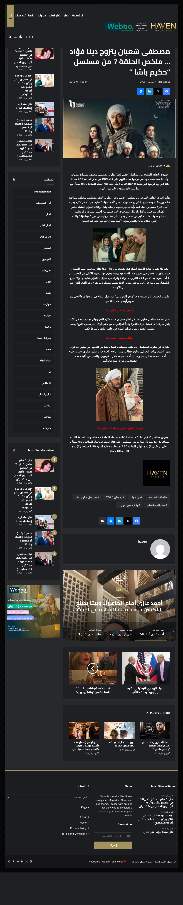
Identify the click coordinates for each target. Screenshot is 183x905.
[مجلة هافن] (140, 26)
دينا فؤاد (135, 497)
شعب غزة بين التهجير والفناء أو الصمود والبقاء (23, 125)
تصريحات (20, 15)
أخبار (67, 15)
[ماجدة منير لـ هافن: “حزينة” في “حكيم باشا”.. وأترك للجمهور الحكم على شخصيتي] (44, 52)
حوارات (42, 15)
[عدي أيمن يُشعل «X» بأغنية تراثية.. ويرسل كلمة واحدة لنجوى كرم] (84, 730)
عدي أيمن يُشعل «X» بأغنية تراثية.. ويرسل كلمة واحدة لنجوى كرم (85, 745)
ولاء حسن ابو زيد (129, 505)
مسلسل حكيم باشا (86, 497)
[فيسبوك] (166, 91)
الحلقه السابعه (157, 497)
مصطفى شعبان (156, 505)
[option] (119, 605)
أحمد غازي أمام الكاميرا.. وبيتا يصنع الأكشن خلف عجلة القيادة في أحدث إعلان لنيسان (119, 609)
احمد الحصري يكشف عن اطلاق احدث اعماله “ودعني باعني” (156, 745)
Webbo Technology (112, 861)
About (83, 817)
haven (164, 81)
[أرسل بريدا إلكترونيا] (160, 81)
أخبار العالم (55, 15)
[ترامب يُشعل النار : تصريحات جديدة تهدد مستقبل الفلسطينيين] (44, 145)
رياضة (31, 15)
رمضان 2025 (114, 497)
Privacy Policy (78, 828)
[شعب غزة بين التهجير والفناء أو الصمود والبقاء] (44, 125)
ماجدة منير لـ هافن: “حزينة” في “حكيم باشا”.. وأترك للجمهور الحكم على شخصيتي (23, 56)
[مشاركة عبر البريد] (102, 521)
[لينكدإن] (149, 91)
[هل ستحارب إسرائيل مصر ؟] (44, 109)
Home (83, 822)
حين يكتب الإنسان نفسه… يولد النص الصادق (120, 744)
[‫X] (158, 91)
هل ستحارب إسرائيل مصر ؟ (24, 106)
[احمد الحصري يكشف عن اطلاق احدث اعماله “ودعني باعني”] (155, 730)
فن (10, 15)
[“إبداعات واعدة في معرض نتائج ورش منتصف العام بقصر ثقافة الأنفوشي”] (44, 80)
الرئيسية (77, 15)
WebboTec (94, 861)
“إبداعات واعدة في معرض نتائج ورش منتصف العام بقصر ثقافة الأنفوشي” (23, 85)
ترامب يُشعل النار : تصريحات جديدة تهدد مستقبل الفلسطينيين (24, 148)
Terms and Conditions (74, 833)
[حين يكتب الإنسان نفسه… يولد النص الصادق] (119, 730)
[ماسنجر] (140, 91)
